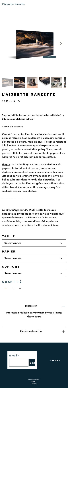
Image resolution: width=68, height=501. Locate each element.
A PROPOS (33, 384)
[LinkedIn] (55, 360)
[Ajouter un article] (20, 288)
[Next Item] (61, 44)
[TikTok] (59, 360)
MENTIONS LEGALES (33, 379)
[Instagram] (50, 360)
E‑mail (14, 355)
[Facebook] (53, 360)
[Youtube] (57, 360)
